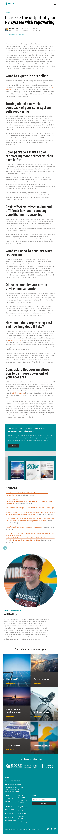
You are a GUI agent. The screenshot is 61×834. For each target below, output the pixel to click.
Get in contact (9, 817)
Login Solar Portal (23, 801)
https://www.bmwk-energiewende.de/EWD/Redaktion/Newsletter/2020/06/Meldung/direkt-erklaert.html (29, 501)
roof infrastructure (14, 340)
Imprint (20, 810)
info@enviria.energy (15, 784)
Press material (9, 809)
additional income (18, 393)
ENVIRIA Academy (10, 802)
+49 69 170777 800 (15, 781)
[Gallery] (30, 766)
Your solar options (10, 820)
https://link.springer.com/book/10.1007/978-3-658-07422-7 (24, 527)
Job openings (9, 799)
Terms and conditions (21, 817)
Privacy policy (22, 813)
